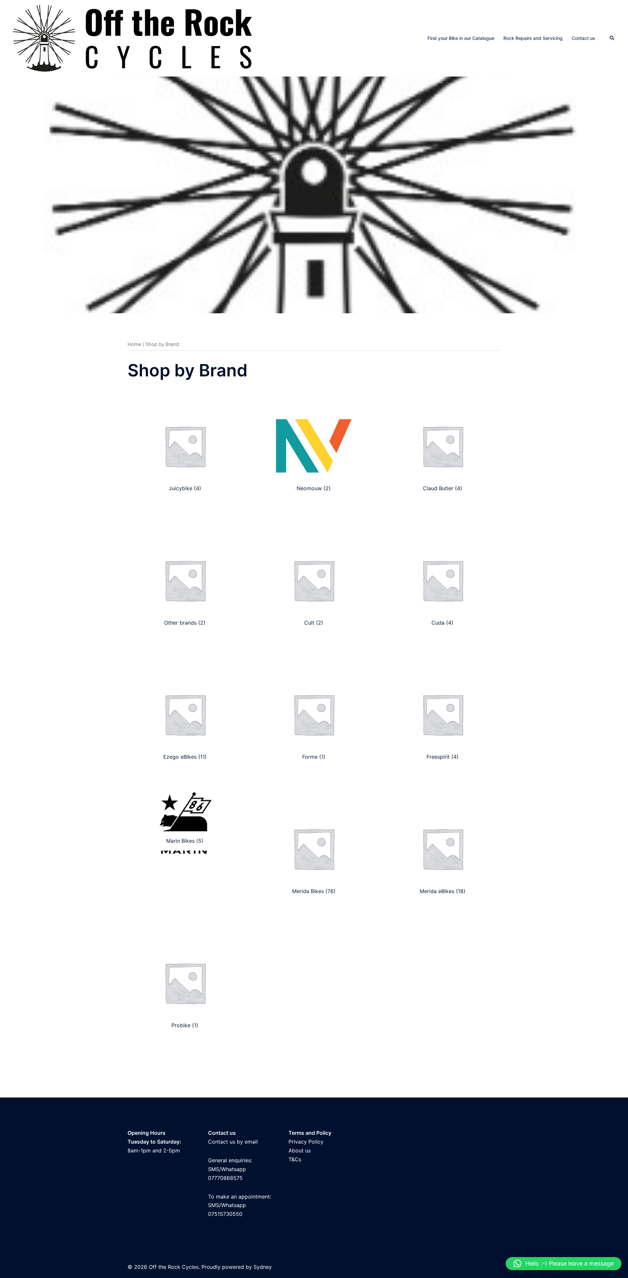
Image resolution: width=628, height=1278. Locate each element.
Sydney (262, 1267)
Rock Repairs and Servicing (533, 38)
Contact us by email (233, 1141)
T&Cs (294, 1159)
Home (134, 344)
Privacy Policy (305, 1141)
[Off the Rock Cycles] (132, 37)
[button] (612, 38)
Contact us (583, 38)
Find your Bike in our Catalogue (460, 38)
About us (299, 1150)
